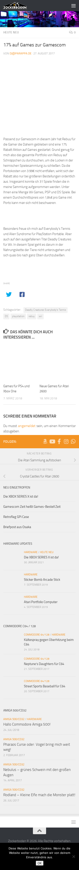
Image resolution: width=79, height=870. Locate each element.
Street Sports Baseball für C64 (44, 686)
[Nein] (73, 856)
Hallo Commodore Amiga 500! (26, 724)
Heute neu (11, 32)
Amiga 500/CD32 (13, 719)
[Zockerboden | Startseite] (19, 5)
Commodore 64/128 (36, 634)
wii (40, 316)
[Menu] (73, 5)
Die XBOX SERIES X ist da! (20, 496)
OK (40, 863)
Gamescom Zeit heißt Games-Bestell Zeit (32, 507)
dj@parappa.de (20, 53)
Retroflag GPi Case (16, 517)
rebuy (32, 316)
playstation (18, 316)
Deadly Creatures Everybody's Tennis (45, 309)
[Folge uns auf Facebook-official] (59, 441)
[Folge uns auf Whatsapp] (73, 441)
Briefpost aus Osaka (17, 527)
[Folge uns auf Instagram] (66, 441)
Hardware (31, 552)
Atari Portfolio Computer (40, 602)
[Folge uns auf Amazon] (45, 441)
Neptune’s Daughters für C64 (44, 664)
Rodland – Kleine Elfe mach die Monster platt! (39, 795)
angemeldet (27, 426)
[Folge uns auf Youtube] (52, 441)
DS (6, 316)
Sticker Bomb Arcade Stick (42, 580)
